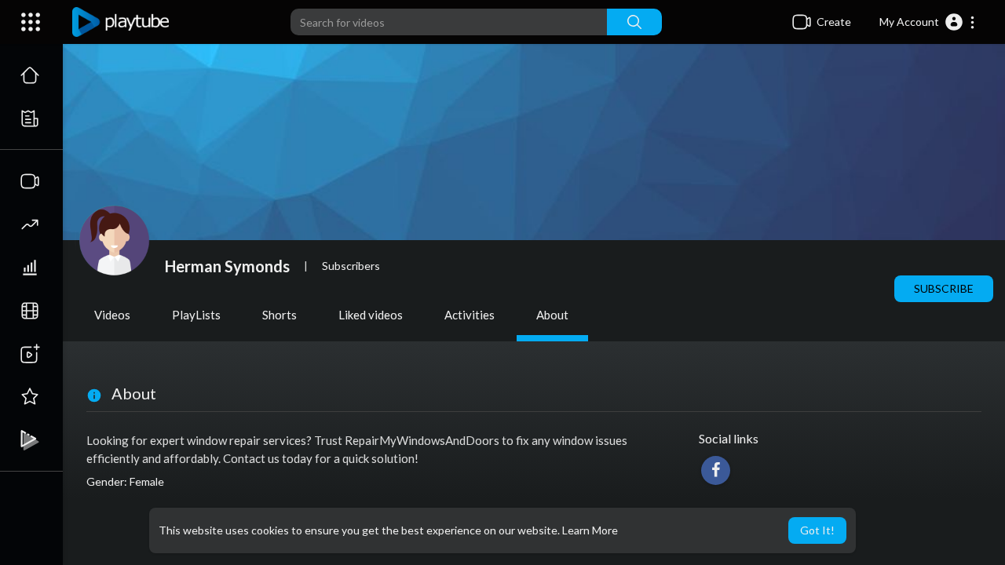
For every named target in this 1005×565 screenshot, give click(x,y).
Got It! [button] (817, 530)
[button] (928, 22)
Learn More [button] (590, 530)
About (552, 315)
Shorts (279, 315)
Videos (112, 315)
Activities (469, 315)
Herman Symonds (227, 266)
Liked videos (370, 315)
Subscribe (944, 288)
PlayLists (196, 315)
